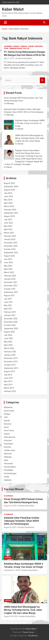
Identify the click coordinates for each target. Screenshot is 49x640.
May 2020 (8, 342)
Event (6, 427)
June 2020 (8, 338)
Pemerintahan (15, 48)
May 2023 (8, 226)
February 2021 (10, 312)
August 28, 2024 (10, 616)
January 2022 (9, 279)
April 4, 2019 (9, 58)
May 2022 (8, 266)
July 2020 (8, 335)
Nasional (39, 46)
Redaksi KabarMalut (24, 58)
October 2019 (10, 365)
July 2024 (8, 193)
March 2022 (9, 272)
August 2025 (9, 183)
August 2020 (9, 332)
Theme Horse (28, 632)
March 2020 (9, 348)
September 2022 (11, 252)
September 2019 (11, 368)
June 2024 (8, 196)
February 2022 (10, 275)
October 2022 (10, 249)
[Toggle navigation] (5, 22)
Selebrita (7, 480)
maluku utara (9, 450)
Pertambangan (10, 473)
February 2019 (10, 391)
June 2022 (8, 262)
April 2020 (8, 345)
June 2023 (8, 223)
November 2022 (11, 246)
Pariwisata (8, 463)
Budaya (16, 46)
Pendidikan (8, 470)
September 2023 (11, 213)
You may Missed (13, 489)
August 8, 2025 (10, 506)
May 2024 (8, 200)
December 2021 (10, 282)
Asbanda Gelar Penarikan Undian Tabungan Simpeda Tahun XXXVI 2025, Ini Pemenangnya (21, 520)
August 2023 (9, 216)
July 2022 (8, 259)
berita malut (9, 410)
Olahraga (7, 457)
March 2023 (9, 233)
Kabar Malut (13, 9)
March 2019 (9, 388)
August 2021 (9, 295)
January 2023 (9, 239)
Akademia (8, 46)
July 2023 (8, 219)
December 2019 (10, 358)
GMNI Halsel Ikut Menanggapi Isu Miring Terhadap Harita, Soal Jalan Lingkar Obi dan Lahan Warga (23, 609)
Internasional (9, 437)
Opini (6, 48)
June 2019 (8, 378)
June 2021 (8, 302)
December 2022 (10, 242)
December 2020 (10, 318)
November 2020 (11, 322)
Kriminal (7, 447)
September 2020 (11, 328)
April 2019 (8, 384)
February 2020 (10, 351)
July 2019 (8, 375)
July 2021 (8, 299)
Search (42, 80)
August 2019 (9, 371)
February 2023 (10, 236)
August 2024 (9, 190)
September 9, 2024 (12, 570)
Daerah (24, 46)
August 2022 (9, 256)
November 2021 (11, 285)
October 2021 (10, 289)
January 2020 (9, 355)
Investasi (8, 440)
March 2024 (9, 206)
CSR (6, 417)
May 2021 (8, 305)
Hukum (31, 46)
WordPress (33, 635)
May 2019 (8, 381)
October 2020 (10, 325)
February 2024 (10, 209)
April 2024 (8, 203)
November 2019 (11, 361)
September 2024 (11, 186)
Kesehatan (8, 444)
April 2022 (8, 269)
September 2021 (11, 292)
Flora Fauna (9, 430)
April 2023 (8, 229)
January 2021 (9, 315)
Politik (26, 48)
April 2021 (8, 309)
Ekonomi (7, 424)
